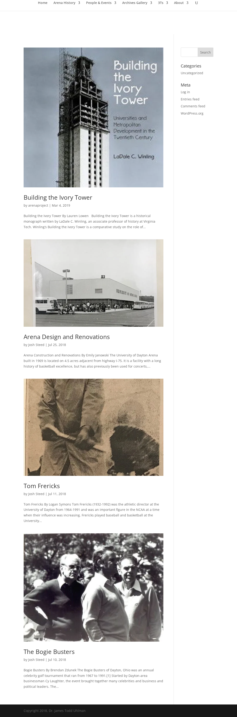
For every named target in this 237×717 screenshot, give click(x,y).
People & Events (99, 3)
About (179, 3)
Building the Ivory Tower (58, 197)
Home (42, 3)
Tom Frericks (42, 486)
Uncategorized (192, 73)
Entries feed (190, 99)
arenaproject (38, 205)
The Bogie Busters (49, 651)
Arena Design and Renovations (67, 337)
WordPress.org (192, 113)
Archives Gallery (134, 3)
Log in (185, 92)
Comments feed (193, 106)
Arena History (64, 3)
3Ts (160, 3)
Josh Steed (36, 344)
